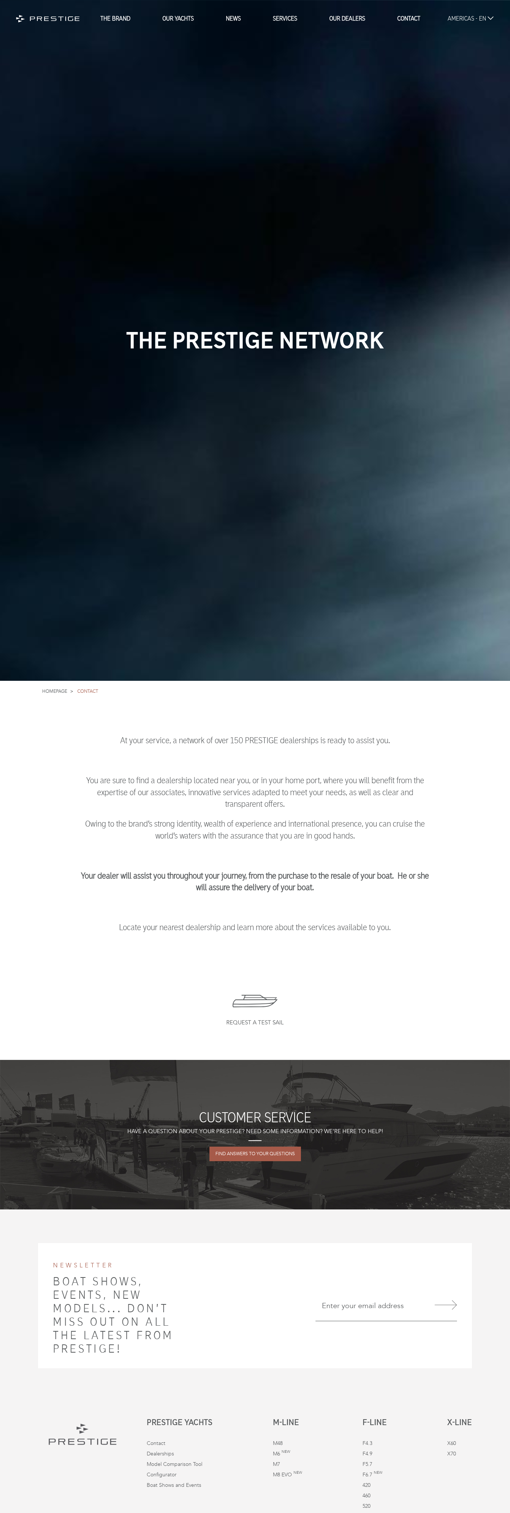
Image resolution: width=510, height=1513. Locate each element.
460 (366, 1495)
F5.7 (367, 1464)
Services (285, 18)
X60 (451, 1443)
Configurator (162, 1475)
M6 (281, 1454)
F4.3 (367, 1443)
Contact (408, 18)
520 (366, 1506)
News (233, 18)
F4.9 (367, 1454)
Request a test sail (255, 1022)
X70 (451, 1454)
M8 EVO (287, 1475)
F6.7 (372, 1475)
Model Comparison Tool (174, 1464)
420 (366, 1485)
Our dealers (347, 18)
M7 (276, 1464)
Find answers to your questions (255, 1154)
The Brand (115, 18)
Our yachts (178, 18)
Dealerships (160, 1454)
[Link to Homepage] (47, 19)
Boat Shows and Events (174, 1485)
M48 (278, 1443)
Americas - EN (468, 18)
